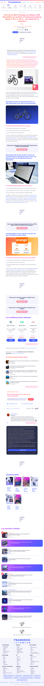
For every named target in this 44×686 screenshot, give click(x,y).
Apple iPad (19, 667)
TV (16, 655)
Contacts (17, 682)
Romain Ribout (14, 413)
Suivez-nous (15, 32)
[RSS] (21, 642)
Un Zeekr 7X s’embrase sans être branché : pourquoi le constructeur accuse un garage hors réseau (19, 551)
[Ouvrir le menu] (2, 2)
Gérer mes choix (22, 452)
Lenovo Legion (19, 648)
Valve (18, 653)
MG (3, 660)
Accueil (2, 10)
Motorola (5, 649)
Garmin (4, 670)
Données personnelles (35, 682)
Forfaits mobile (18, 675)
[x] (7, 422)
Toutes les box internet (31, 344)
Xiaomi (4, 653)
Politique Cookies (24, 682)
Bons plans (37, 2)
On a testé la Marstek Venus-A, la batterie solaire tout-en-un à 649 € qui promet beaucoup (20, 543)
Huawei (4, 648)
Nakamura (32, 671)
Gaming (18, 645)
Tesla (4, 663)
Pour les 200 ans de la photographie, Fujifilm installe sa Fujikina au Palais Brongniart (9, 489)
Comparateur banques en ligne (26, 677)
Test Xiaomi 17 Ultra (8, 677)
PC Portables (33, 645)
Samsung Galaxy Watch (7, 672)
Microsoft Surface (34, 652)
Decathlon (33, 668)
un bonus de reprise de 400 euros (25, 199)
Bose (31, 657)
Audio (31, 655)
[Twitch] (25, 642)
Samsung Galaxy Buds (35, 661)
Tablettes (18, 666)
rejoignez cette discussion (18, 353)
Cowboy (32, 667)
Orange (29, 268)
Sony (18, 661)
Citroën (4, 658)
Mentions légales (4, 682)
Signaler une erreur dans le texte (13, 408)
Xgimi (18, 663)
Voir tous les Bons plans (31, 386)
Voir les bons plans (29, 57)
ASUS (18, 646)
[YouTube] (23, 642)
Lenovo (32, 649)
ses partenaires (16, 443)
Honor (32, 650)
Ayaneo (18, 647)
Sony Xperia (5, 652)
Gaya (31, 669)
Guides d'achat (11, 565)
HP (31, 651)
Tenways (32, 672)
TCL (17, 662)
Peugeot (4, 661)
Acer (31, 646)
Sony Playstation (20, 652)
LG (17, 657)
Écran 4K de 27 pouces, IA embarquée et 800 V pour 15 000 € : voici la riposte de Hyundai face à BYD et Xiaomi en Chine (20, 617)
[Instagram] (16, 642)
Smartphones (5, 645)
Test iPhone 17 (37, 675)
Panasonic (19, 658)
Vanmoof (32, 673)
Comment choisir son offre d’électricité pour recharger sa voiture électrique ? (19, 559)
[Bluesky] (29, 642)
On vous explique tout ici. (31, 348)
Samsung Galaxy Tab (21, 671)
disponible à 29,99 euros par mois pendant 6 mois (22, 269)
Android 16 (16, 677)
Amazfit (4, 667)
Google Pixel (5, 647)
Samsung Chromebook (35, 653)
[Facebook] (19, 642)
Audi (4, 656)
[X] (14, 642)
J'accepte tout (22, 450)
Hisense (18, 656)
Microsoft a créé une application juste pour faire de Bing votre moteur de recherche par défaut (20, 600)
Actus (24, 2)
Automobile (5, 655)
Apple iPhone (5, 646)
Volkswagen (5, 664)
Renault (4, 662)
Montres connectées (7, 666)
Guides (32, 2)
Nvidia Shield (19, 651)
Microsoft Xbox (19, 649)
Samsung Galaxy (6, 651)
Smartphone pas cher (28, 675)
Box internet (37, 677)
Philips (18, 659)
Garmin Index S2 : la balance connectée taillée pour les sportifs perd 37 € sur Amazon (19, 534)
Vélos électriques (34, 666)
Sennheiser (33, 662)
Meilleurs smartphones (8, 675)
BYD (4, 657)
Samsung (18, 660)
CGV (43, 682)
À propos (11, 682)
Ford (4, 659)
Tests (28, 2)
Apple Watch (5, 668)
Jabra (32, 658)
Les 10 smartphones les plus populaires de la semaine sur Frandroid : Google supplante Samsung (19, 608)
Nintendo (18, 650)
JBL (31, 659)
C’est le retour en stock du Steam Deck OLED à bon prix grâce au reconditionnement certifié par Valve (20, 575)
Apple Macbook (33, 647)
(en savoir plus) (30, 439)
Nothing (32, 660)
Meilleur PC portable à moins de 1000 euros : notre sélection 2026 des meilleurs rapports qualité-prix (20, 567)
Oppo (4, 650)
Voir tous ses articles (30, 422)
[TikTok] (27, 642)
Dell (31, 648)
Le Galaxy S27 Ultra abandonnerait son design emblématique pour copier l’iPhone (20, 584)
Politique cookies (13, 447)
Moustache (33, 670)
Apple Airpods (33, 656)
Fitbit (4, 669)
